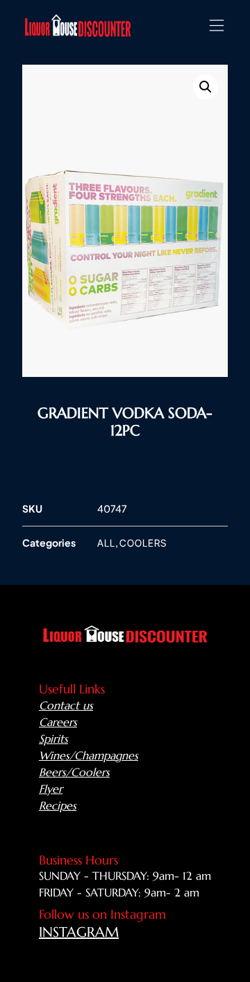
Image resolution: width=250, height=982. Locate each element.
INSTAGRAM (79, 932)
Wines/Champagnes (88, 755)
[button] (216, 25)
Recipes (57, 805)
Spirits (53, 739)
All (106, 543)
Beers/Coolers (74, 772)
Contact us (66, 705)
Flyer (50, 789)
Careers (58, 722)
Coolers (143, 543)
